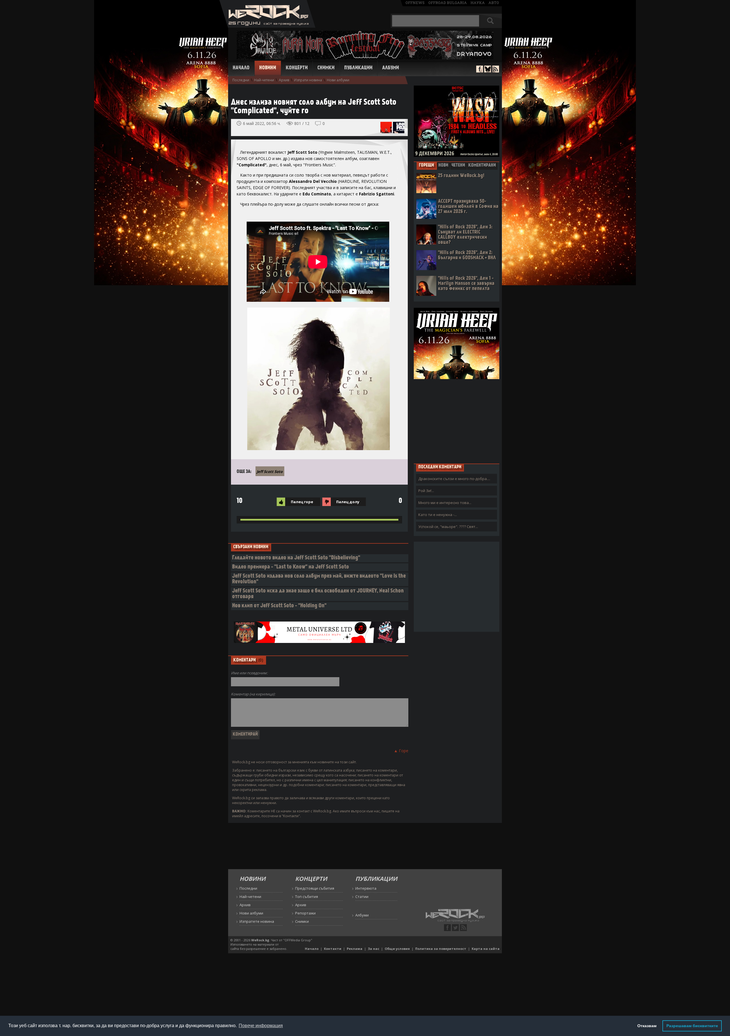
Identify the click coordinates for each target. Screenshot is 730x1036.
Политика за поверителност (440, 948)
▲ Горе (401, 750)
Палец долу (347, 501)
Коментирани (482, 165)
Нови (443, 165)
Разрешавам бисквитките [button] (692, 1025)
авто (493, 2)
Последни (240, 80)
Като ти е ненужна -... (437, 514)
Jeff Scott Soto (270, 471)
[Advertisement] (456, 421)
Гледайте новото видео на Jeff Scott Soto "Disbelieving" (296, 558)
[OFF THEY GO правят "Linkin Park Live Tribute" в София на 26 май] (398, 127)
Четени (458, 165)
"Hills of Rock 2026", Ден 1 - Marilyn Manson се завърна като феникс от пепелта (466, 283)
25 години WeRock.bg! (461, 175)
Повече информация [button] (261, 1025)
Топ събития (306, 896)
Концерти (297, 68)
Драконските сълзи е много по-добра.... (454, 478)
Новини (267, 68)
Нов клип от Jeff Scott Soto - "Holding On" (279, 606)
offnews (415, 2)
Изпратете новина (257, 921)
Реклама (354, 948)
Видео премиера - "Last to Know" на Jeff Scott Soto (290, 567)
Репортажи (305, 913)
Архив (284, 80)
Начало (241, 68)
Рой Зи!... (426, 490)
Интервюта (365, 888)
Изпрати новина (308, 80)
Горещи (426, 165)
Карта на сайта (486, 948)
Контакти (332, 948)
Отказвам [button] (646, 1025)
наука (478, 2)
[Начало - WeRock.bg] (267, 26)
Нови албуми (338, 80)
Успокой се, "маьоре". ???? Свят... (448, 526)
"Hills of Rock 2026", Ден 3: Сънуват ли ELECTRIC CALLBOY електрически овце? (465, 235)
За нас (373, 948)
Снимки (325, 68)
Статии (361, 896)
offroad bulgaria (447, 2)
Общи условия (397, 948)
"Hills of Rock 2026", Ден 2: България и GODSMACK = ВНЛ (467, 255)
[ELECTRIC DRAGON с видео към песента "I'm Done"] (386, 127)
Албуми (390, 68)
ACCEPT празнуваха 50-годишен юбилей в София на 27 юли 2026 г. (468, 206)
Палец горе (302, 501)
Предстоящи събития (314, 888)
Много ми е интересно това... (444, 502)
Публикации (358, 68)
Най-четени (264, 80)
